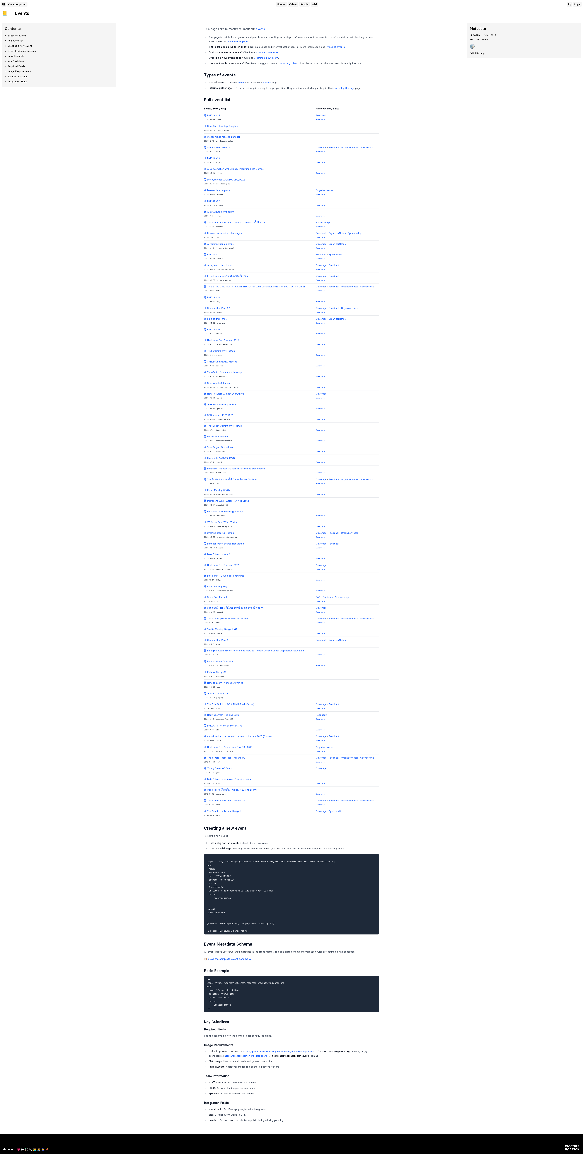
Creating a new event (266, 57)
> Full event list (14, 40)
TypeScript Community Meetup (224, 372)
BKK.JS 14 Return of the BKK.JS (224, 725)
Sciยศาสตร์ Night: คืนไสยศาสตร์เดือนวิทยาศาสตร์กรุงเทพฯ (235, 607)
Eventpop (320, 119)
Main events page (237, 41)
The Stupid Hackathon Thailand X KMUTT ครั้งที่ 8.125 (235, 222)
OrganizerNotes (349, 147)
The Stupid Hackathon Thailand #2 (225, 800)
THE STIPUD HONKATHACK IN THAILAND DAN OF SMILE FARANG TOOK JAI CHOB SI (255, 286)
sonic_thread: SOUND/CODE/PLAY (225, 179)
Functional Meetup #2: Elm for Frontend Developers (235, 468)
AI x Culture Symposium (220, 211)
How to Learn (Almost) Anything (224, 682)
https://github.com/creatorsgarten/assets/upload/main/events (278, 1051)
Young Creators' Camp (219, 768)
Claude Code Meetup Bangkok (223, 136)
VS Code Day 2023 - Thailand (222, 522)
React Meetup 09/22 (218, 586)
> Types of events (15, 35)
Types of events (335, 46)
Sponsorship (367, 147)
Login (577, 4)
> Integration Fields (16, 81)
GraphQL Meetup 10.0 (218, 693)
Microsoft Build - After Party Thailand (227, 500)
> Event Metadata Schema (20, 50)
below (241, 82)
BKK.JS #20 (213, 297)
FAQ (318, 597)
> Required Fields (15, 66)
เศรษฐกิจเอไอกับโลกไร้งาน (219, 265)
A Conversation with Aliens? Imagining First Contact (235, 168)
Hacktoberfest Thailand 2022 (222, 565)
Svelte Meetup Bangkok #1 (221, 629)
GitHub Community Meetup (221, 361)
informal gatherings (343, 87)
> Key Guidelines (14, 61)
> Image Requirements (18, 71)
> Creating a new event (18, 45)
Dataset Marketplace (218, 190)
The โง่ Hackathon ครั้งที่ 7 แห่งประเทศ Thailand (231, 479)
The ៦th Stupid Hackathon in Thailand (227, 618)
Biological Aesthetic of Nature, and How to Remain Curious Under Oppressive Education (255, 650)
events (260, 29)
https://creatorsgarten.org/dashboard (245, 1055)
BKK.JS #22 (213, 201)
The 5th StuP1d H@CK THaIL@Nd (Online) (230, 704)
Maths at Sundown (217, 436)
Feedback (321, 115)
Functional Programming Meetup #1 (226, 511)
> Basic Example (14, 56)
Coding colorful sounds (219, 383)
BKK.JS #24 (213, 115)
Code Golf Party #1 (217, 597)
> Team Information (16, 76)
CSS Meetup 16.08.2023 (219, 415)
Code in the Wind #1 (218, 640)
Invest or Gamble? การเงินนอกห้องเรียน (227, 276)
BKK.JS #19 (213, 329)
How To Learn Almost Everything (225, 393)
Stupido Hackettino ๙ (218, 147)
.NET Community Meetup (220, 350)
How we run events (267, 52)
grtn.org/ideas (289, 63)
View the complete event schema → (229, 958)
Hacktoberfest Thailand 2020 (222, 714)
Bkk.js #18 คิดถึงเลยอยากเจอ (220, 458)
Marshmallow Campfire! (219, 661)
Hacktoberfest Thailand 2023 (222, 340)
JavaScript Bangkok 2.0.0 (220, 243)
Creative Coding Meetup (220, 532)
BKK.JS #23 (213, 158)
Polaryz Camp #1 (216, 672)
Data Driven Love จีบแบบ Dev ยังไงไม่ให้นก (229, 779)
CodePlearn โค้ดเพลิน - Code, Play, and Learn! (231, 789)
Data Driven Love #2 (218, 554)
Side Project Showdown (220, 447)
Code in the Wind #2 (218, 308)
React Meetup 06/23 (218, 490)
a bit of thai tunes (216, 318)
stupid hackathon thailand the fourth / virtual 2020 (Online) (239, 736)
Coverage (321, 147)
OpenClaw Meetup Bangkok (222, 126)
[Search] (569, 4)
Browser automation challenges (224, 233)
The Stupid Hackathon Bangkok (224, 811)
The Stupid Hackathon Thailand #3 (225, 757)
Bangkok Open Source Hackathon (225, 543)
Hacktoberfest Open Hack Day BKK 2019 (229, 747)
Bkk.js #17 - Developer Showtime (225, 575)
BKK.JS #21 (213, 254)
